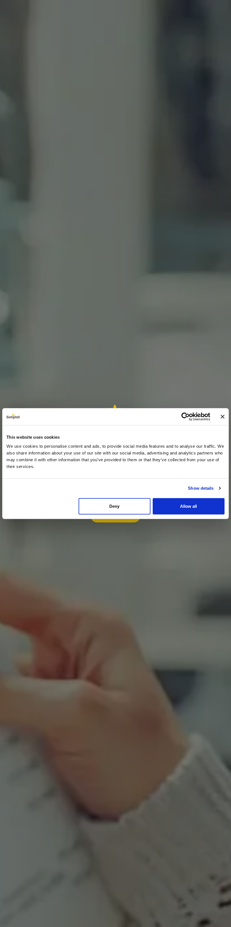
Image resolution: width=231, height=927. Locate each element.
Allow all (188, 506)
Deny (114, 506)
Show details (201, 488)
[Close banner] (223, 417)
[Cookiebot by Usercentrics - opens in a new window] (185, 416)
